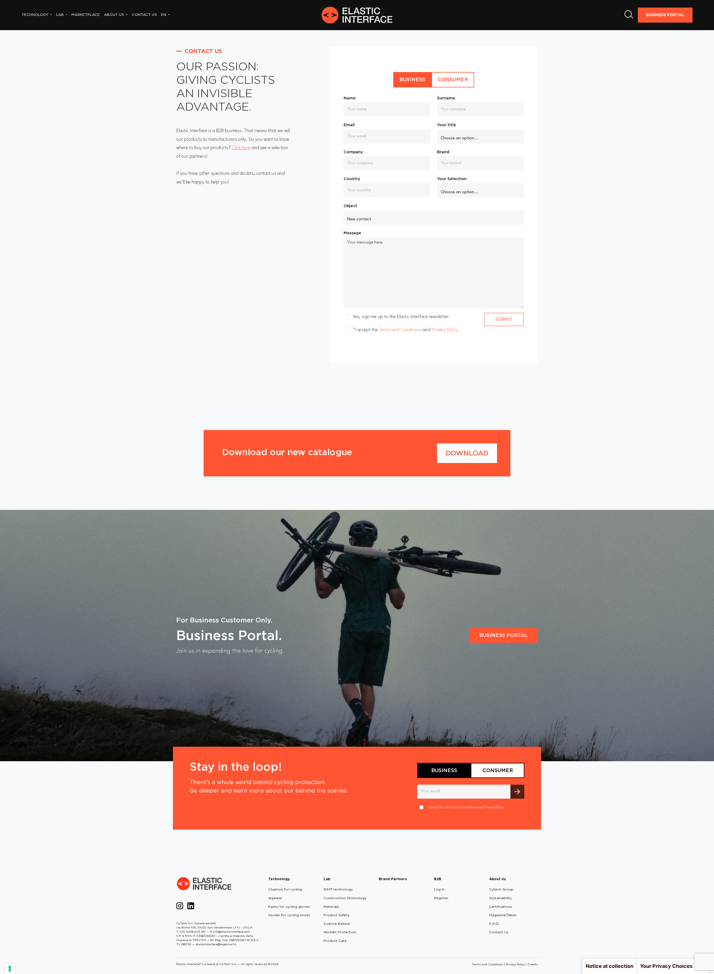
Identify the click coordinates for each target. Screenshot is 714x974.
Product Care (335, 941)
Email (349, 125)
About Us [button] (114, 15)
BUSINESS (412, 79)
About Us (497, 879)
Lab (327, 879)
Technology (279, 879)
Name (350, 98)
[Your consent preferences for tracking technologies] (9, 968)
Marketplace (85, 15)
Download (467, 453)
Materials (331, 906)
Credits (532, 964)
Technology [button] (35, 15)
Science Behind (337, 924)
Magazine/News (503, 915)
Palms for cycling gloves (289, 906)
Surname (446, 98)
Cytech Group (501, 889)
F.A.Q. (494, 924)
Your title (446, 125)
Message (352, 233)
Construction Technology (345, 898)
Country (352, 178)
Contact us (144, 15)
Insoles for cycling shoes (289, 915)
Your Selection (452, 178)
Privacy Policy (444, 330)
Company (353, 152)
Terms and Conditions (400, 330)
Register (441, 898)
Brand (443, 152)
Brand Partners (393, 879)
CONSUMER (453, 79)
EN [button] (164, 15)
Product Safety (336, 915)
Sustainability (500, 898)
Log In (439, 889)
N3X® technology (338, 889)
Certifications (500, 906)
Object (350, 206)
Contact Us (498, 932)
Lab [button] (60, 15)
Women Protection (340, 932)
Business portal (503, 635)
